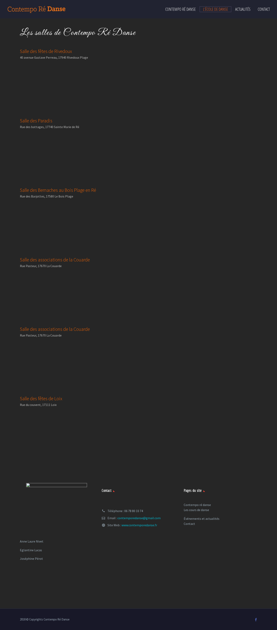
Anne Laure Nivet (31, 541)
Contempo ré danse (197, 505)
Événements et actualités (201, 519)
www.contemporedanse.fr (139, 525)
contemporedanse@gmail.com (139, 518)
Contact (264, 9)
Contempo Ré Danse (180, 9)
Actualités (242, 9)
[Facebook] (256, 619)
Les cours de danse (196, 510)
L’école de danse (215, 9)
